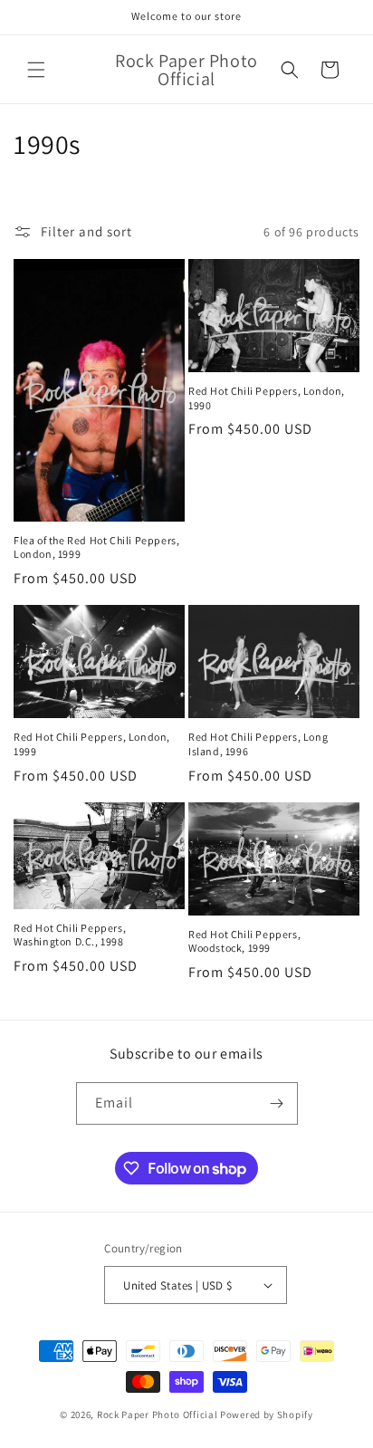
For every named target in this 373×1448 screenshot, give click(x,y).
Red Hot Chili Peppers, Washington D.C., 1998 (70, 935)
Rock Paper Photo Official (158, 1414)
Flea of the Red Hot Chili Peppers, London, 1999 (96, 547)
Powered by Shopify (266, 1414)
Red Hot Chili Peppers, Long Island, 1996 (258, 744)
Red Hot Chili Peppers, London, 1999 (92, 744)
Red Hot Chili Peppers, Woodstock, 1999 (244, 941)
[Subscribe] (277, 1103)
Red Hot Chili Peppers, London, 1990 (266, 398)
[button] (36, 70)
